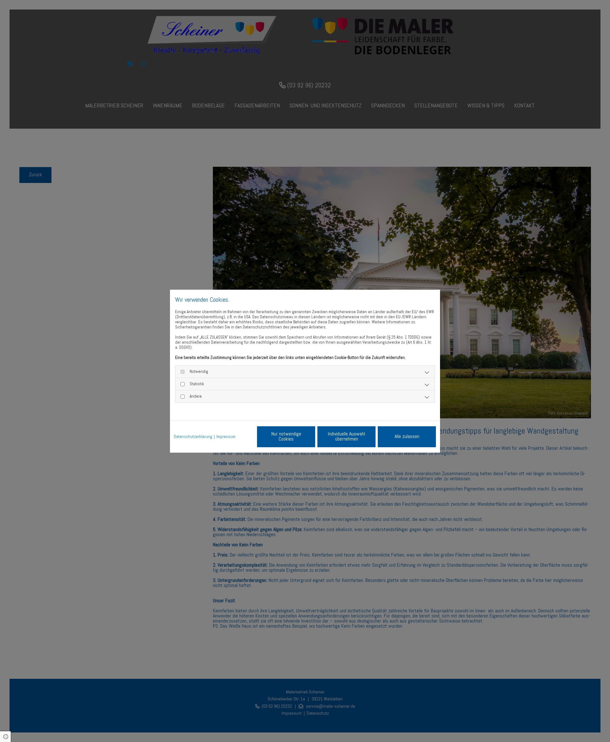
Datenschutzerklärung (193, 436)
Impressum (225, 436)
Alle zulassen (407, 436)
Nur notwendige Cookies (286, 436)
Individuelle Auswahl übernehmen (346, 436)
